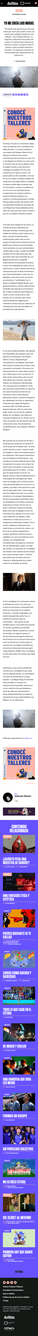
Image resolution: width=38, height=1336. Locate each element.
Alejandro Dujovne (11, 980)
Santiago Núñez (11, 1186)
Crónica (7, 836)
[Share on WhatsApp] (19, 94)
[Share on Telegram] (21, 94)
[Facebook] (8, 1282)
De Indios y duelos (14, 1046)
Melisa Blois (23, 867)
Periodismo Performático (13, 1290)
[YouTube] (15, 1282)
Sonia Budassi (10, 903)
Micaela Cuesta (10, 1050)
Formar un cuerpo (15, 1116)
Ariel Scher (9, 1017)
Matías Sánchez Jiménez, (14, 1222)
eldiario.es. (28, 738)
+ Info (16, 801)
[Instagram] (11, 1282)
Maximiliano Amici (13, 1223)
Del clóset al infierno (17, 1218)
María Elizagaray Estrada (15, 1187)
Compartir (7, 94)
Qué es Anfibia (8, 1294)
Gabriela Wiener (20, 61)
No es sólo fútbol (14, 1182)
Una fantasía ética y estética (16, 897)
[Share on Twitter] (13, 94)
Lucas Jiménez (10, 1087)
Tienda (5, 1301)
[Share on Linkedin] (24, 94)
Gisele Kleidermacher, (12, 941)
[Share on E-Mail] (27, 94)
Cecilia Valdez (10, 867)
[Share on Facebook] (16, 94)
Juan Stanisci (10, 1120)
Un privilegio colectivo (18, 1149)
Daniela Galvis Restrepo (10, 942)
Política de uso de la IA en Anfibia (16, 1297)
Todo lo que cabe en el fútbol (17, 1011)
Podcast (12, 1287)
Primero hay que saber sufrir (18, 1254)
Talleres (19, 1287)
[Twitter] (4, 1282)
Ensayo (7, 911)
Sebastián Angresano (14, 944)
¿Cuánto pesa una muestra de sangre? (16, 861)
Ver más (19, 1271)
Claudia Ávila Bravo (28, 1222)
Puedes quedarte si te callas (17, 935)
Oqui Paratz (26, 980)
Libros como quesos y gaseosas (17, 975)
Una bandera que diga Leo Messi (17, 1081)
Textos (5, 1287)
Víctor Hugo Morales (12, 1153)
